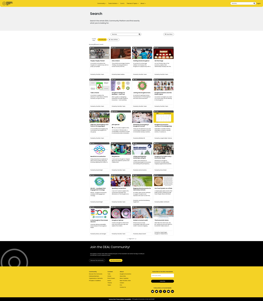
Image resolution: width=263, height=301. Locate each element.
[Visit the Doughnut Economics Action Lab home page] (7, 3)
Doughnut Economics (125, 274)
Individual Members (94, 276)
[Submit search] (254, 3)
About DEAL (123, 276)
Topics (109, 285)
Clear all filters (114, 39)
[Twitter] (156, 291)
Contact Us (123, 287)
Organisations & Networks (96, 278)
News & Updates (124, 278)
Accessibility (128, 299)
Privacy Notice (120, 299)
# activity (101, 39)
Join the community (115, 260)
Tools (109, 274)
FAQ (121, 285)
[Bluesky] (152, 291)
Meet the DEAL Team (125, 280)
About (142, 3)
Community (101, 3)
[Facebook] (164, 291)
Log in (259, 3)
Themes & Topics (132, 3)
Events (122, 3)
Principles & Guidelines (95, 280)
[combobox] (243, 3)
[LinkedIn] (172, 291)
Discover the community (97, 260)
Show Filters (169, 34)
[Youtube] (168, 291)
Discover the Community (95, 274)
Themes (110, 283)
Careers (122, 283)
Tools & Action (112, 3)
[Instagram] (160, 291)
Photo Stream (111, 278)
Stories (109, 276)
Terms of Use (112, 299)
